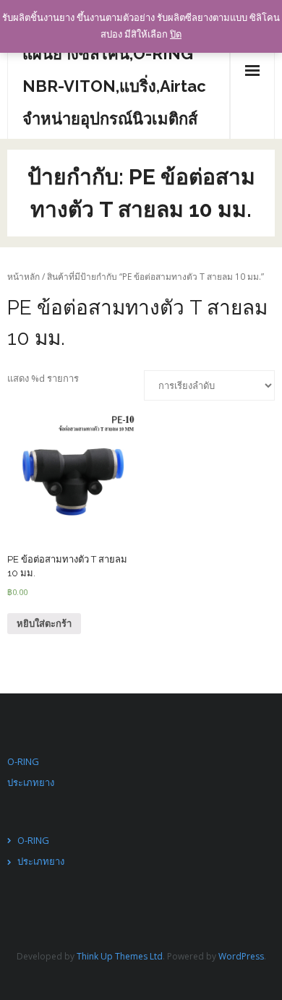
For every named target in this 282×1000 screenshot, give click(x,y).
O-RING (23, 761)
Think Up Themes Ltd (120, 956)
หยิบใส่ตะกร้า (44, 623)
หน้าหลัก (23, 276)
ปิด (175, 33)
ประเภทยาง (30, 782)
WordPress (241, 956)
